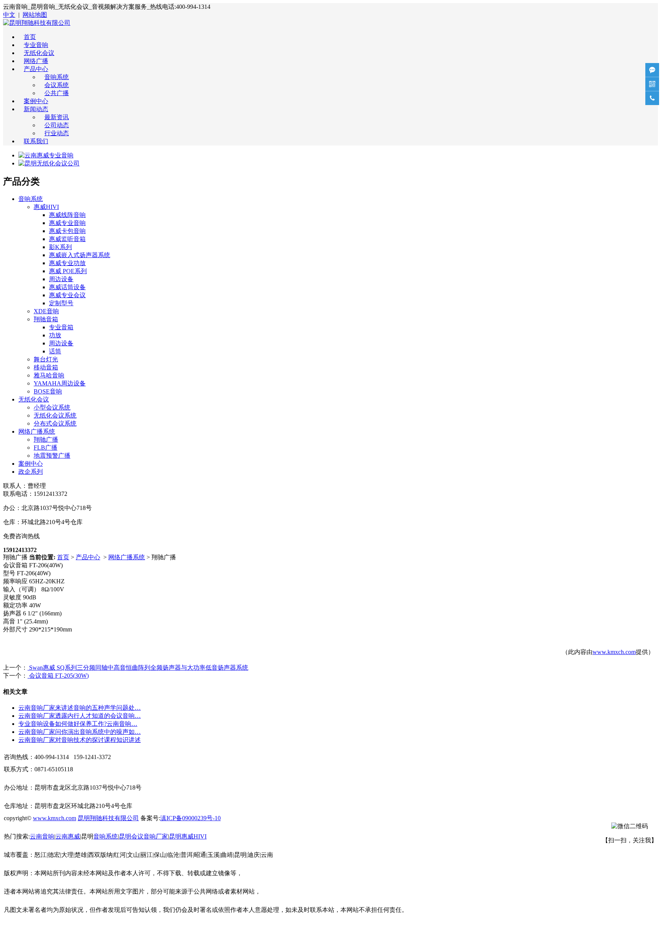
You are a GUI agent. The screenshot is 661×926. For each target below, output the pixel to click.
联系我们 (36, 141)
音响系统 (56, 77)
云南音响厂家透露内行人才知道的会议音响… (79, 715)
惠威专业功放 (67, 263)
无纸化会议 (39, 53)
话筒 (55, 351)
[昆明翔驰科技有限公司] (36, 22)
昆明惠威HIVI (188, 836)
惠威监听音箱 (67, 239)
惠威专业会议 (67, 295)
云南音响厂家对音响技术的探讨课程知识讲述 (79, 740)
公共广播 (56, 93)
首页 (30, 37)
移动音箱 (46, 367)
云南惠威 (67, 836)
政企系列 (30, 471)
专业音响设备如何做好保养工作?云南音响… (77, 723)
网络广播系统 (36, 431)
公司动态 (56, 125)
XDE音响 (46, 311)
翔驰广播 (46, 439)
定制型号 (61, 303)
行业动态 (56, 133)
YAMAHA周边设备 (60, 383)
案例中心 (36, 101)
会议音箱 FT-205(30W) (58, 675)
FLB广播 (45, 447)
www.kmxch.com (614, 652)
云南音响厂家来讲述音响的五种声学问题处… (79, 707)
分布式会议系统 (55, 423)
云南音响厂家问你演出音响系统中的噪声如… (79, 731)
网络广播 (36, 61)
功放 (55, 335)
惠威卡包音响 (67, 231)
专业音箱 (61, 327)
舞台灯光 (46, 359)
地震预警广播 (52, 455)
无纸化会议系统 (55, 415)
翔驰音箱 (46, 319)
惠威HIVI (46, 207)
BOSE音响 (48, 391)
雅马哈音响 (49, 375)
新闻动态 (36, 109)
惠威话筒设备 (67, 287)
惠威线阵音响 (67, 215)
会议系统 (56, 85)
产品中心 (36, 69)
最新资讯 (56, 117)
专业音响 (36, 45)
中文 (9, 14)
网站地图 (35, 14)
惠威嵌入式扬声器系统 (79, 255)
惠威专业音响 (67, 223)
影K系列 (60, 247)
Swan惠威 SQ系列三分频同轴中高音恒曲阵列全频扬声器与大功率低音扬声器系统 (138, 667)
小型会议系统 (52, 407)
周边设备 (61, 279)
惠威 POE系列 (68, 271)
